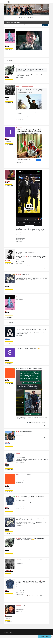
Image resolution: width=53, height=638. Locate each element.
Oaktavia (7, 463)
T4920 (6, 379)
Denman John (8, 570)
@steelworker (8, 141)
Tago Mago (7, 442)
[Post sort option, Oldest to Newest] (40, 25)
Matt (6, 45)
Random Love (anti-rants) (27, 86)
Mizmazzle (7, 285)
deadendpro (8, 181)
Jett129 (6, 138)
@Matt (7, 99)
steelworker (7, 96)
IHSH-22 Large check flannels (29, 65)
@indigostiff (8, 287)
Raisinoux (7, 615)
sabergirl (7, 359)
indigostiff (7, 260)
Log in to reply (44, 25)
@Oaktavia (8, 488)
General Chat (9, 24)
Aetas (6, 76)
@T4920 (7, 466)
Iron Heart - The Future (26, 17)
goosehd (7, 338)
